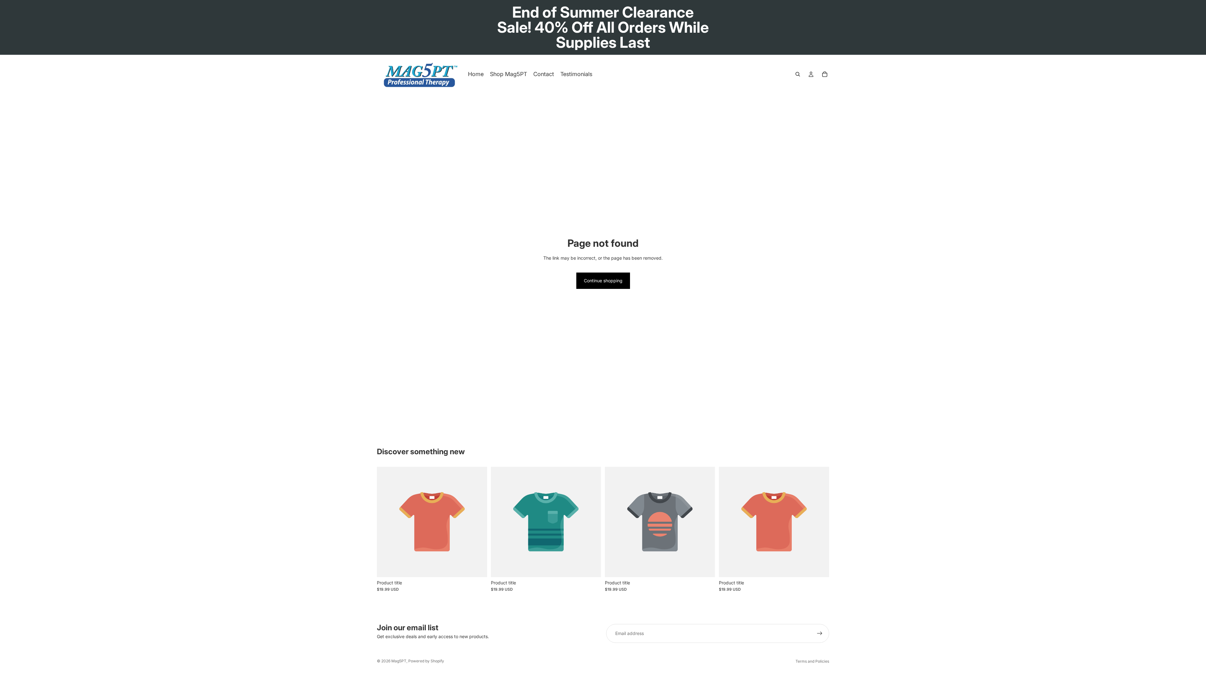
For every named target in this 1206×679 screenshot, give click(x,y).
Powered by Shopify (426, 661)
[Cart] (825, 74)
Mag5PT (398, 661)
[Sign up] (819, 633)
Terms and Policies (812, 661)
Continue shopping (603, 280)
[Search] (798, 74)
